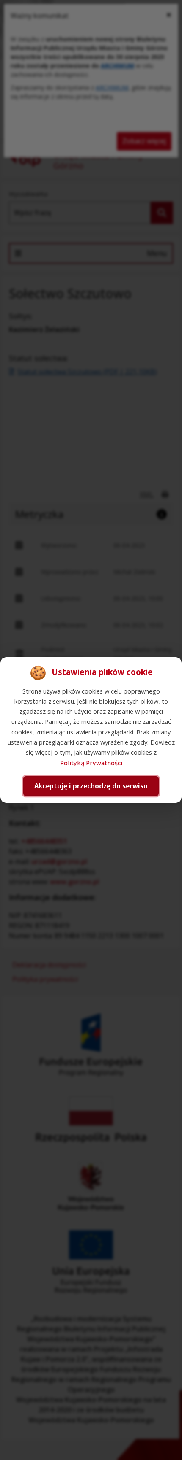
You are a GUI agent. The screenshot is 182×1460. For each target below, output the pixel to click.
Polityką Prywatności (91, 762)
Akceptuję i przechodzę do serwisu (91, 786)
